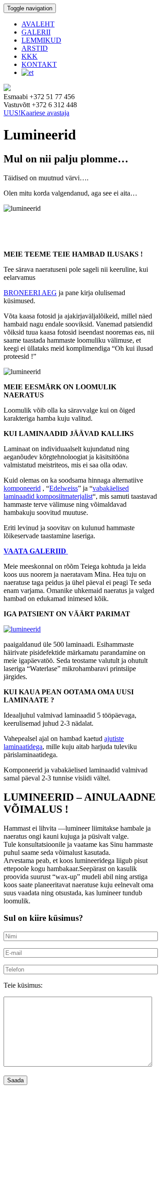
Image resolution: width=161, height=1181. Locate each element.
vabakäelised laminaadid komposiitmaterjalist (66, 492)
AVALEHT (38, 24)
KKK (29, 56)
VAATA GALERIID (36, 551)
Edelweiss (63, 488)
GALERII (36, 32)
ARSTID (34, 48)
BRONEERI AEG (30, 292)
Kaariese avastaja (36, 113)
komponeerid (22, 488)
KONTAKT (39, 64)
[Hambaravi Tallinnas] (7, 88)
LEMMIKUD (41, 40)
